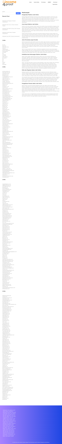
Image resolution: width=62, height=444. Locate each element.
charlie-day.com (5, 247)
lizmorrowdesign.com (6, 368)
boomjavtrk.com (5, 398)
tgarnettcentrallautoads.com (7, 83)
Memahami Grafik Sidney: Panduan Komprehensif (9, 33)
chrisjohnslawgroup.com (7, 353)
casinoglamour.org (5, 173)
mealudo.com (4, 246)
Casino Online (36, 2)
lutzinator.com (5, 364)
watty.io (3, 200)
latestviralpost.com (6, 226)
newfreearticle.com (6, 227)
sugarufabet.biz (5, 382)
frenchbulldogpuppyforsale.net (8, 170)
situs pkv (4, 54)
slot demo (4, 55)
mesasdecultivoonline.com (7, 224)
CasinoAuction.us (5, 150)
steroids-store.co (5, 133)
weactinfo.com (5, 238)
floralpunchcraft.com (6, 242)
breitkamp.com (5, 355)
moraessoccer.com (5, 117)
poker (3, 63)
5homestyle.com (5, 177)
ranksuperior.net (5, 275)
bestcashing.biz (5, 124)
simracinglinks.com (6, 92)
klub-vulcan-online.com (6, 354)
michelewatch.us (5, 80)
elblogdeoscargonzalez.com (7, 131)
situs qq (3, 48)
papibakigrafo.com (6, 157)
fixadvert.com (5, 84)
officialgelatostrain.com (6, 375)
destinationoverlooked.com (7, 277)
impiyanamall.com (5, 316)
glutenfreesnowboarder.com (7, 367)
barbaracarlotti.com (6, 165)
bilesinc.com (4, 108)
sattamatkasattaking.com (7, 377)
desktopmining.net (5, 166)
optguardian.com (5, 317)
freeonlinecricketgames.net (7, 123)
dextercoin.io (4, 174)
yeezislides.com (5, 302)
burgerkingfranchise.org (6, 216)
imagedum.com (5, 373)
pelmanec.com (5, 187)
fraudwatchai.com (5, 320)
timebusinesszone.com (6, 284)
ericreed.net (4, 145)
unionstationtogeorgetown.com (8, 334)
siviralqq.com (4, 258)
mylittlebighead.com (6, 337)
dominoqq (4, 64)
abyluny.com (4, 397)
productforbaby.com (6, 221)
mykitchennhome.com (6, 153)
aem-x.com (4, 321)
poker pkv (4, 45)
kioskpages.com (5, 370)
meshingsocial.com (6, 239)
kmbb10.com (4, 236)
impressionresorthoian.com (7, 259)
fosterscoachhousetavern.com (8, 223)
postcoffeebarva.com (6, 214)
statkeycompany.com (6, 97)
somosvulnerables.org (6, 358)
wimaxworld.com (5, 122)
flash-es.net (4, 254)
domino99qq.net (5, 188)
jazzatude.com (5, 105)
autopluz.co (4, 85)
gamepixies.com (5, 344)
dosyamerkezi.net (5, 93)
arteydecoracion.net (6, 134)
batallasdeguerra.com (6, 113)
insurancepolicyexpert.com (7, 96)
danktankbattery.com (6, 245)
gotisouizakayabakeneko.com (8, 209)
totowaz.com (4, 269)
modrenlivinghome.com (6, 389)
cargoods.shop (5, 203)
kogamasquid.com (5, 171)
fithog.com (4, 135)
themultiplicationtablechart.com (8, 172)
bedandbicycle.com (6, 341)
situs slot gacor (13, 416)
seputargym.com (5, 315)
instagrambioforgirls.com (7, 234)
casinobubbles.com (6, 314)
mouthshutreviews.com (6, 310)
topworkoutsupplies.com (7, 309)
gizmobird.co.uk (5, 74)
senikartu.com (5, 198)
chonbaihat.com (5, 130)
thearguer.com (5, 240)
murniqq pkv (5, 434)
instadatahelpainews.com (7, 390)
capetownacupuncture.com (7, 204)
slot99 (12, 436)
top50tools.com (5, 100)
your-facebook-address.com (7, 387)
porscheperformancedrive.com (8, 362)
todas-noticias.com (6, 197)
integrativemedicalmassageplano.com (9, 251)
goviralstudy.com (5, 160)
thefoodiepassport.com (6, 155)
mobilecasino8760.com (6, 147)
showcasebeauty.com (6, 95)
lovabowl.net (4, 296)
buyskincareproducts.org (7, 169)
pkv (3, 53)
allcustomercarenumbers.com (7, 351)
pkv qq (3, 44)
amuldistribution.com (6, 326)
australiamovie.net (5, 73)
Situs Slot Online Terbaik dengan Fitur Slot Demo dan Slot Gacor (28, 442)
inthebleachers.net (5, 167)
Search (3, 11)
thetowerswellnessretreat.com (8, 374)
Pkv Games (43, 2)
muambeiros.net (5, 128)
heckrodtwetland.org (6, 142)
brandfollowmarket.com (6, 271)
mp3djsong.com (5, 75)
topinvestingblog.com (6, 99)
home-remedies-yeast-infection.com (9, 304)
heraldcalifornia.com (6, 342)
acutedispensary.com (6, 265)
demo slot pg (5, 430)
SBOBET (49, 2)
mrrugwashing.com (6, 252)
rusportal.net (4, 199)
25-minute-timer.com (6, 330)
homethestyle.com (5, 325)
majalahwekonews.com (6, 185)
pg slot (9, 413)
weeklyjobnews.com (6, 272)
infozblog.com (5, 129)
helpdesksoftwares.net (6, 295)
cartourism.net (5, 161)
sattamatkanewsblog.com (7, 266)
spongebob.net (5, 211)
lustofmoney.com (5, 283)
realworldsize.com (5, 218)
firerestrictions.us (5, 125)
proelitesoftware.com (6, 350)
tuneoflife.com (5, 286)
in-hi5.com (4, 194)
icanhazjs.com (5, 158)
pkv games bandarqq (11, 423)
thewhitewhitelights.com (7, 140)
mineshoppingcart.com (6, 308)
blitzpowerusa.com (6, 228)
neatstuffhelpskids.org (6, 116)
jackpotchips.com (5, 349)
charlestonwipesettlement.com (8, 270)
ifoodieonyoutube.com (6, 307)
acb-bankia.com (5, 253)
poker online (5, 422)
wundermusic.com (5, 328)
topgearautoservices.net (7, 385)
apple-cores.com (5, 162)
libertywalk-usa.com (6, 72)
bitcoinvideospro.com (6, 205)
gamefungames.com (6, 329)
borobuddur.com (5, 327)
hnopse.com (4, 281)
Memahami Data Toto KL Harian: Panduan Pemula (10, 25)
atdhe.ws (4, 141)
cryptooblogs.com (5, 322)
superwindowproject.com (7, 156)
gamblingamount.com (6, 278)
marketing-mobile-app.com (7, 241)
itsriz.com (4, 202)
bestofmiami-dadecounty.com (8, 306)
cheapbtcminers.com (6, 333)
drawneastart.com (5, 345)
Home (30, 2)
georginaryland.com (6, 137)
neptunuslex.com (5, 77)
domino (3, 62)
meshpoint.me (5, 210)
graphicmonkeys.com (6, 343)
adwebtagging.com (6, 274)
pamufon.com (5, 361)
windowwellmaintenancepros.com (8, 287)
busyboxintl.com (5, 212)
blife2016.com (5, 366)
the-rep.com (4, 101)
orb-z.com (4, 222)
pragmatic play (6, 417)
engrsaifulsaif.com (5, 332)
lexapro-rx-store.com (6, 168)
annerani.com (4, 104)
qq (2, 61)
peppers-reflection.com (6, 285)
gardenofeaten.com (6, 229)
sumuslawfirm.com (5, 262)
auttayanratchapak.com (6, 213)
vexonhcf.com (5, 87)
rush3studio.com (5, 191)
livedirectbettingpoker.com (7, 248)
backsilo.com (4, 257)
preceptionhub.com (6, 301)
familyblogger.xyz (5, 352)
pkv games (4, 57)
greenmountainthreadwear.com (8, 264)
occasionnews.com (6, 282)
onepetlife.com (5, 378)
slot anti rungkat (6, 416)
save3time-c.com (5, 86)
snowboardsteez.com (6, 233)
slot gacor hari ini (11, 414)
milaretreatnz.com (5, 109)
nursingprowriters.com (6, 263)
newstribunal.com (5, 298)
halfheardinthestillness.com (7, 143)
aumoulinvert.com (5, 154)
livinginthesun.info (5, 201)
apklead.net (4, 399)
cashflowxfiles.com (6, 235)
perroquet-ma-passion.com (7, 388)
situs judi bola (11, 430)
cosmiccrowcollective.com (7, 206)
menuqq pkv (5, 410)
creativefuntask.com (6, 331)
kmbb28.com (4, 393)
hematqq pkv (10, 434)
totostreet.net (5, 318)
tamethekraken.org (6, 363)
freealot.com (4, 338)
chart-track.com (5, 119)
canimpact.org (5, 159)
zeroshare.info (5, 107)
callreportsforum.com (6, 394)
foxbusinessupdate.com (6, 249)
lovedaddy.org (5, 250)
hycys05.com (4, 230)
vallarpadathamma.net (6, 217)
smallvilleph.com (5, 111)
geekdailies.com (5, 391)
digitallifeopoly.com (6, 313)
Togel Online (55, 4)
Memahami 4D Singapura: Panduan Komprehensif (9, 21)
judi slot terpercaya (6, 50)
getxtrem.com (5, 237)
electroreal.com (5, 305)
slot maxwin (7, 419)
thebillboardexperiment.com (7, 379)
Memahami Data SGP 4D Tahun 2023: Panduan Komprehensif (11, 29)
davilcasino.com (5, 319)
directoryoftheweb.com (6, 189)
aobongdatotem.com (6, 303)
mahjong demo (5, 49)
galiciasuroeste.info (6, 112)
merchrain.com (5, 392)
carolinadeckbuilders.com (7, 98)
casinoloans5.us (5, 149)
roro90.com (4, 192)
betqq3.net (4, 148)
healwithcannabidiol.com (7, 369)
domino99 (11, 411)
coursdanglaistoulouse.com (7, 76)
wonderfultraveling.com (6, 120)
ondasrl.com (4, 365)
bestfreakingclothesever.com (7, 260)
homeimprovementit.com (7, 297)
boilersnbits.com (5, 225)
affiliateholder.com (5, 288)
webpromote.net (5, 132)
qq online (4, 52)
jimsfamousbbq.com (6, 71)
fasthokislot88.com (6, 346)
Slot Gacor (55, 2)
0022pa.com (4, 106)
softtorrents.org (5, 357)
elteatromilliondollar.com (7, 215)
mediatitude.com (5, 89)
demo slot (12, 419)
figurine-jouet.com (5, 386)
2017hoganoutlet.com (6, 186)
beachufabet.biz (5, 380)
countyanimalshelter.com (7, 273)
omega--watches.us (6, 81)
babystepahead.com (6, 276)
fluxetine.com (4, 146)
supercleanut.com (5, 340)
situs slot (13, 415)
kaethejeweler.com (5, 376)
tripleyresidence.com (6, 356)
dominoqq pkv (5, 51)
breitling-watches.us (6, 82)
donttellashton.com (6, 190)
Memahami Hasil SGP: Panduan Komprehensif (11, 36)
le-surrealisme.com (6, 94)
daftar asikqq (4, 56)
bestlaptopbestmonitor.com (7, 136)
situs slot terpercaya (7, 415)
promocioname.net (5, 121)
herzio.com (4, 193)
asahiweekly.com (5, 339)
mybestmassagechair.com (7, 144)
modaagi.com (4, 110)
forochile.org (4, 118)
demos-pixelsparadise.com (7, 88)
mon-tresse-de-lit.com (6, 381)
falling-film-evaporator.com (7, 261)
